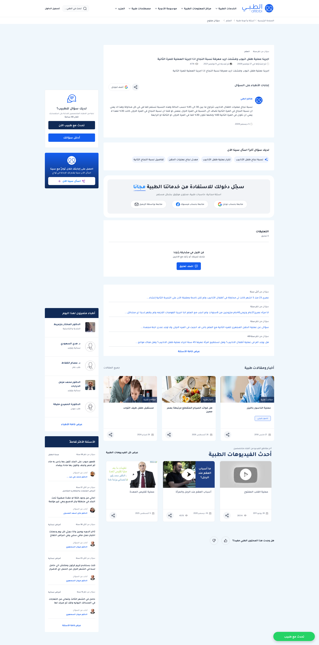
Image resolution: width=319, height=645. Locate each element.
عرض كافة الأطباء (71, 424)
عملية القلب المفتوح (256, 492)
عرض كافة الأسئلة (189, 351)
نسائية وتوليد (74, 347)
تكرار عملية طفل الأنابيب (217, 159)
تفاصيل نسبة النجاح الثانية (149, 159)
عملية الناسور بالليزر (259, 408)
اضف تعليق (186, 266)
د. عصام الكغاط (70, 363)
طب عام (76, 367)
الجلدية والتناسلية (71, 328)
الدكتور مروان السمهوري (76, 546)
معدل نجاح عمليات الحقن (183, 159)
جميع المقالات (112, 367)
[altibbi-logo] (258, 8)
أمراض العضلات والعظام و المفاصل (78, 490)
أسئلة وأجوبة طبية (245, 20)
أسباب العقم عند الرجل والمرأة (193, 492)
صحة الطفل (53, 454)
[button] (226, 8)
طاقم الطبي (246, 98)
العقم (229, 20)
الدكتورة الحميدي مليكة (66, 404)
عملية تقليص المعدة (142, 492)
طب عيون (75, 408)
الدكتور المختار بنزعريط (67, 324)
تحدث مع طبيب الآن (72, 125)
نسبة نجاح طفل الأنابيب (249, 159)
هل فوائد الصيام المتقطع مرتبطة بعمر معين (189, 409)
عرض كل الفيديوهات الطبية (122, 452)
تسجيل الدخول (52, 8)
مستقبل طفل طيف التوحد (138, 408)
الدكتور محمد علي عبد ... (77, 476)
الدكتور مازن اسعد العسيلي (75, 513)
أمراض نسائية (54, 524)
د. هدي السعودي (70, 343)
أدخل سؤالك (71, 137)
